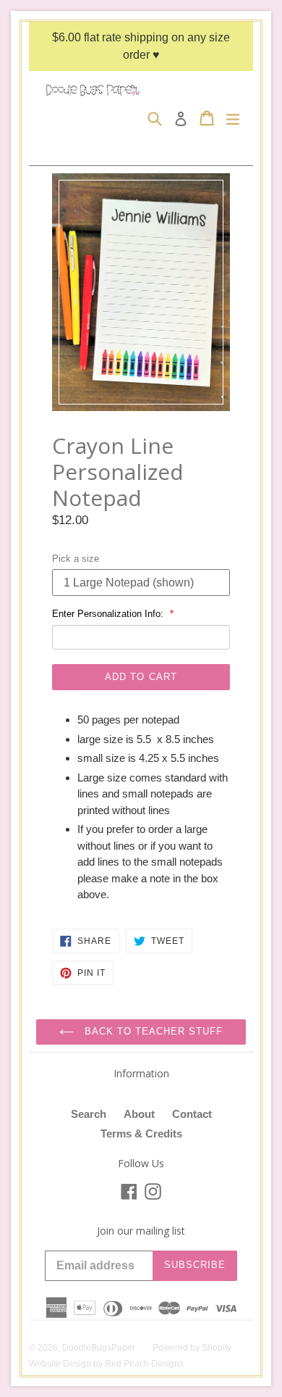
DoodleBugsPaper (98, 1348)
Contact (192, 1114)
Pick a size (75, 558)
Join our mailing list (141, 1231)
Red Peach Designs (144, 1364)
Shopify (216, 1348)
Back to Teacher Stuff (152, 1031)
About (139, 1114)
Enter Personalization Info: (109, 613)
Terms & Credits (141, 1133)
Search (88, 1114)
